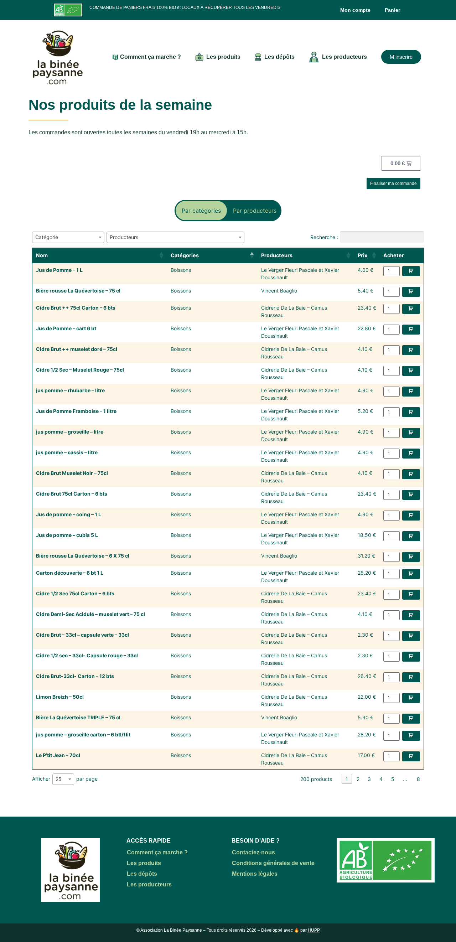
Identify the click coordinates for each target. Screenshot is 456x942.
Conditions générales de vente (273, 863)
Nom (42, 255)
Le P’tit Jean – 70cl (58, 755)
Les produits (223, 57)
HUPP (314, 930)
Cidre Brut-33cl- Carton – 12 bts (75, 676)
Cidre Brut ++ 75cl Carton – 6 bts (75, 308)
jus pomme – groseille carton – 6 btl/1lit (83, 734)
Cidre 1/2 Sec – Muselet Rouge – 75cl (80, 370)
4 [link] (381, 779)
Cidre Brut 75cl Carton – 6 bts (71, 494)
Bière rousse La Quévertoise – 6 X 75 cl (82, 556)
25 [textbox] (59, 779)
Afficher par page (65, 778)
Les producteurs (344, 57)
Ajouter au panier (411, 271)
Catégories (185, 255)
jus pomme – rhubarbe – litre (70, 390)
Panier (392, 10)
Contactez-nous (253, 852)
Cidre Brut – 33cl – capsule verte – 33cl (82, 635)
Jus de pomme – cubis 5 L (67, 535)
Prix (362, 255)
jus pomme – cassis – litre (67, 452)
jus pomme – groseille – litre (69, 432)
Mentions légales (255, 874)
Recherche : (324, 237)
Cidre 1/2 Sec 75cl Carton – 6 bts (75, 593)
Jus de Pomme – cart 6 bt (66, 328)
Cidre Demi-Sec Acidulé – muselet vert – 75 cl (90, 614)
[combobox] (68, 237)
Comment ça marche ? (150, 57)
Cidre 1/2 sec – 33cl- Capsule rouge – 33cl (87, 655)
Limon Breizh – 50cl (60, 697)
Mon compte (355, 10)
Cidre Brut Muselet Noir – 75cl (72, 473)
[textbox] (48, 237)
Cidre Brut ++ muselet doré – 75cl (76, 349)
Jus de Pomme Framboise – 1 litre (76, 411)
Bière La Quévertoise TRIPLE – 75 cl (78, 717)
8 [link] (418, 779)
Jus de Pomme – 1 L (59, 270)
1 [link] (347, 779)
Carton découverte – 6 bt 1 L (69, 573)
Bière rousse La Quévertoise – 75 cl (78, 291)
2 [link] (358, 779)
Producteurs (276, 255)
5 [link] (392, 779)
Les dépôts (279, 57)
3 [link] (369, 779)
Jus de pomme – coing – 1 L (68, 514)
